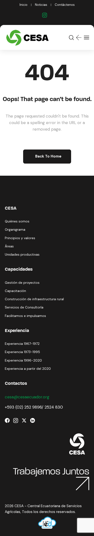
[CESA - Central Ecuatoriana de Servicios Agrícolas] (28, 37)
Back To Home (48, 156)
